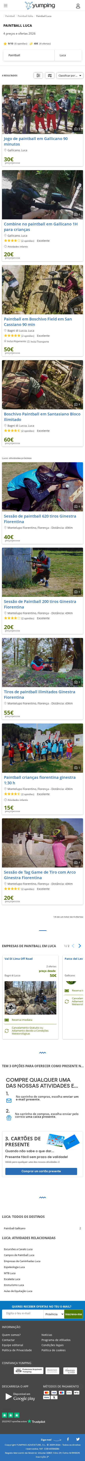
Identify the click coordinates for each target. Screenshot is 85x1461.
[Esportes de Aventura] (40, 6)
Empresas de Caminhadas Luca (22, 1261)
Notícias (47, 1335)
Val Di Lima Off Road (19, 959)
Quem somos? (11, 1335)
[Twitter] (78, 1440)
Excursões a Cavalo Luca (18, 1249)
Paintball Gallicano (15, 1228)
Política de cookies (54, 1350)
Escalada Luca (12, 1279)
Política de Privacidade (17, 1350)
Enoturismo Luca (14, 1285)
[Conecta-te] (78, 6)
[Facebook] (68, 1440)
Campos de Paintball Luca (19, 1255)
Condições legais (53, 1345)
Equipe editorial (12, 1345)
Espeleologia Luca (14, 1267)
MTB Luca (9, 1273)
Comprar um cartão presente (41, 1171)
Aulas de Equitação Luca (18, 1291)
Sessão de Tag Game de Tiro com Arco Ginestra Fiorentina (40, 874)
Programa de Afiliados (56, 1340)
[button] (78, 946)
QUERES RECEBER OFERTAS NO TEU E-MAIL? (41, 1306)
